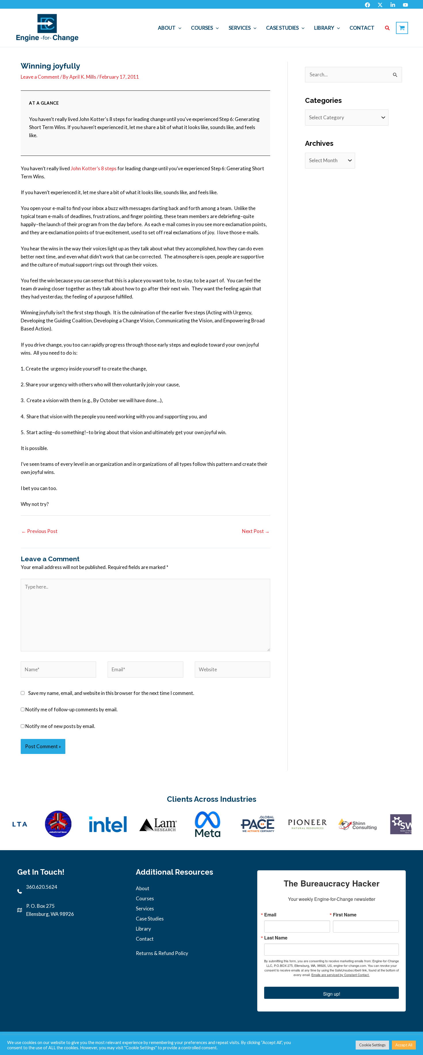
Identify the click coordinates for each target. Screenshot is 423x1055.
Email (270, 914)
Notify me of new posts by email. (60, 726)
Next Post (256, 531)
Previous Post (39, 531)
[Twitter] (380, 4)
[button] (178, 28)
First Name (345, 914)
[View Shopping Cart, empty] (402, 28)
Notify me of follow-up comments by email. (71, 709)
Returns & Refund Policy (162, 953)
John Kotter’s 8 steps (94, 168)
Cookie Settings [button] (372, 1045)
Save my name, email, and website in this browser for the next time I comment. (111, 693)
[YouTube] (405, 4)
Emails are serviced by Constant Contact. (340, 974)
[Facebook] (367, 4)
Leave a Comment (40, 77)
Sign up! (331, 993)
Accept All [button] (403, 1045)
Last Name (275, 937)
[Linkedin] (392, 4)
